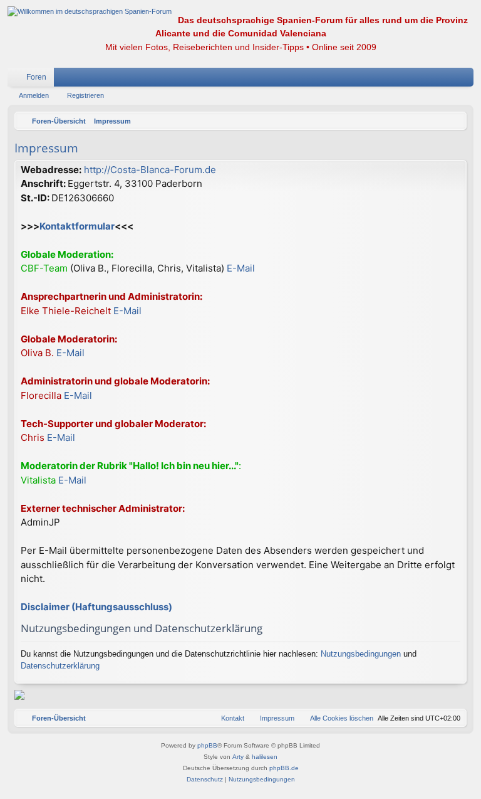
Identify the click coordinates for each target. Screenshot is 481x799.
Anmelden (34, 95)
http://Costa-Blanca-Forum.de (150, 170)
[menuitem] (426, 77)
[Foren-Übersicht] (90, 11)
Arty (238, 756)
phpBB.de (284, 768)
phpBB (207, 745)
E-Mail (241, 268)
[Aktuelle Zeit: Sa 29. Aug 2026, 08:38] (454, 121)
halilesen (264, 756)
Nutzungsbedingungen (361, 654)
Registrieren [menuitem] (466, 80)
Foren (36, 77)
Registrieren (85, 95)
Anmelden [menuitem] (448, 80)
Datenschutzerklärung (60, 665)
